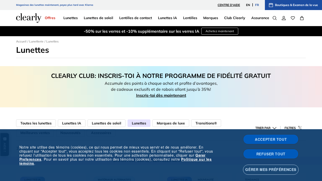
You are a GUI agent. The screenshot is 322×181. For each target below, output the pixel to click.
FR (257, 5)
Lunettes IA (71, 123)
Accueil (21, 41)
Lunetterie (36, 41)
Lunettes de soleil (106, 123)
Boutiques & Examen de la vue (296, 5)
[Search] (275, 18)
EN (248, 5)
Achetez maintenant (220, 31)
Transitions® (206, 123)
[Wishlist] (293, 18)
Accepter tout (271, 139)
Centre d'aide (229, 5)
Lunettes (139, 123)
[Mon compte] (284, 18)
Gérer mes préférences (270, 169)
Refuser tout (271, 153)
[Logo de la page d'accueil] (28, 18)
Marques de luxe (171, 123)
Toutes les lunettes (36, 123)
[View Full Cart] (302, 18)
